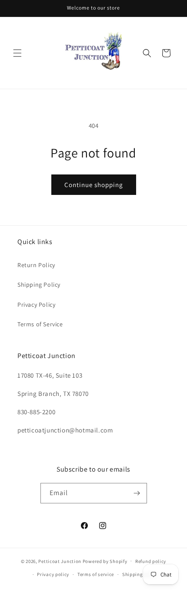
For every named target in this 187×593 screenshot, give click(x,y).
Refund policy (150, 561)
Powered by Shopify (105, 561)
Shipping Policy (38, 284)
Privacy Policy (36, 304)
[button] (17, 53)
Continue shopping (93, 185)
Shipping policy (140, 574)
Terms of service (95, 574)
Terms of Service (40, 324)
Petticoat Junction (59, 561)
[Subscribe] (137, 493)
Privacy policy (53, 574)
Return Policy (36, 265)
